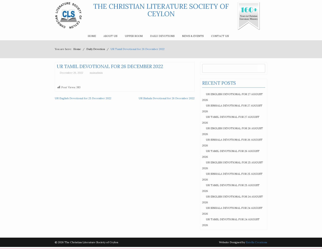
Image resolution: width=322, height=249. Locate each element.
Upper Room (134, 36)
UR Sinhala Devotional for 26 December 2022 (167, 98)
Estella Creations (256, 242)
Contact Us (220, 36)
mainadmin (96, 72)
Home (92, 36)
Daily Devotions (162, 36)
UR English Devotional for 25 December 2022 (83, 98)
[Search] (261, 68)
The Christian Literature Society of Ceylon (161, 10)
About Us (110, 36)
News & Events (193, 36)
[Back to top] (312, 239)
